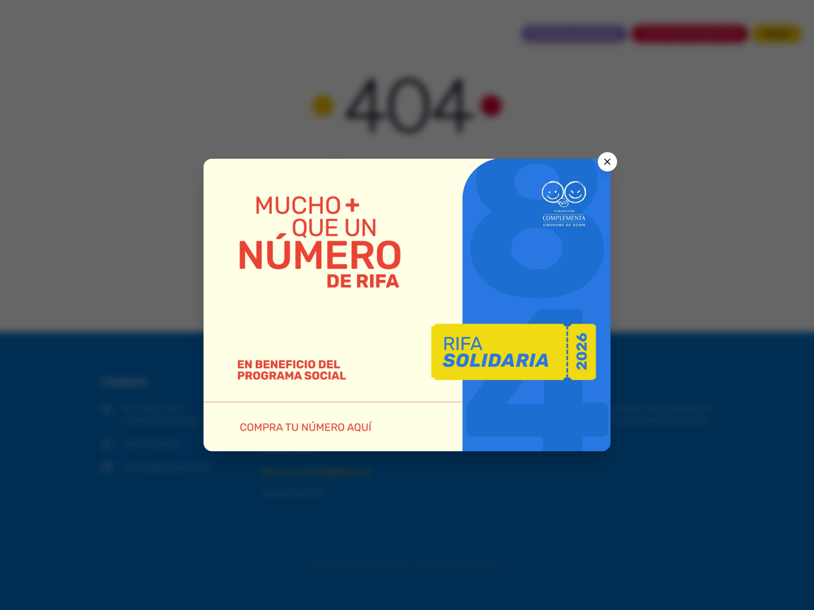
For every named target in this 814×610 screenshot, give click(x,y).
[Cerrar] (607, 161)
